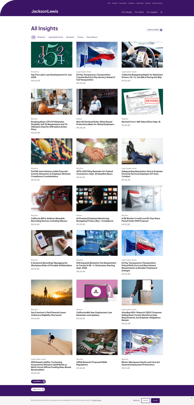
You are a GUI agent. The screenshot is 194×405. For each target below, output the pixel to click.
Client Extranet (157, 3)
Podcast (80, 37)
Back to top (37, 389)
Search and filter (153, 30)
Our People (127, 12)
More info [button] (136, 400)
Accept (155, 400)
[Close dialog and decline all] (192, 398)
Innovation (123, 3)
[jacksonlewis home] (45, 11)
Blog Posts (41, 37)
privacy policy (96, 400)
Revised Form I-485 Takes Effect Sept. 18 (141, 122)
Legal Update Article (55, 37)
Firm (109, 3)
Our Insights (152, 12)
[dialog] (97, 400)
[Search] (160, 12)
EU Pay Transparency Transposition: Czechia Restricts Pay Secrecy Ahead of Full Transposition (95, 77)
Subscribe (140, 3)
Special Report (92, 37)
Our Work (139, 12)
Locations (131, 3)
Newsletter (70, 37)
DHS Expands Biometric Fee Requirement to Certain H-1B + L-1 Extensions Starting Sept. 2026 (96, 265)
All (33, 37)
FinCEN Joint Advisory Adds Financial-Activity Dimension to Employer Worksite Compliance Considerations (51, 174)
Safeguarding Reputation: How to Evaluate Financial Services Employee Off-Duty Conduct (142, 174)
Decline (145, 400)
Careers (115, 3)
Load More (37, 381)
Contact (148, 3)
